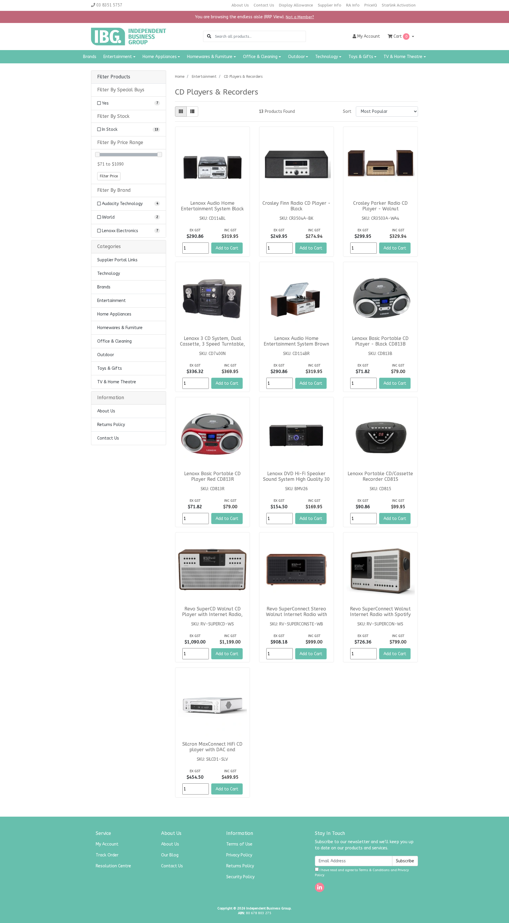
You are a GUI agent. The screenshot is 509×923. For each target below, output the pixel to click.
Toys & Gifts (109, 368)
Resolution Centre (113, 865)
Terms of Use (239, 844)
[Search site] (209, 36)
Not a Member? (300, 17)
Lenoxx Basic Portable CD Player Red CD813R (212, 476)
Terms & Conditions (374, 870)
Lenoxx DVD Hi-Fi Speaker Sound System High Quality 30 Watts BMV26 (296, 479)
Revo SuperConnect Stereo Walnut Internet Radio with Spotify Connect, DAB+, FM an (296, 614)
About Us (240, 5)
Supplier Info (329, 5)
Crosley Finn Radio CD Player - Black (296, 206)
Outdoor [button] (296, 56)
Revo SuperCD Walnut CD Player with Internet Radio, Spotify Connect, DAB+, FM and (212, 617)
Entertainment (111, 300)
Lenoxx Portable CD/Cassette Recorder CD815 (380, 476)
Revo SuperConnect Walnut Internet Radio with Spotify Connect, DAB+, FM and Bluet (380, 614)
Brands (89, 56)
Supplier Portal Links (117, 259)
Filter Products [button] (113, 77)
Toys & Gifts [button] (360, 56)
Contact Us (264, 5)
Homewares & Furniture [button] (209, 56)
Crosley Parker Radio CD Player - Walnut (380, 206)
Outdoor (105, 354)
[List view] (192, 111)
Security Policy (240, 876)
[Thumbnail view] (181, 111)
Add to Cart (227, 248)
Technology (108, 273)
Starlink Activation (399, 5)
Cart (399, 36)
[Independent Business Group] (128, 36)
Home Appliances (114, 314)
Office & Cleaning (114, 341)
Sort (347, 111)
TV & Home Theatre (116, 381)
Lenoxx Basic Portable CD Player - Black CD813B (380, 341)
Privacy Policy (239, 855)
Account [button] (368, 36)
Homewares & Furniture (120, 327)
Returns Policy (111, 424)
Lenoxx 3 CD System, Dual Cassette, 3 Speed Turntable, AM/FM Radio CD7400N (212, 344)
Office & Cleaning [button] (260, 56)
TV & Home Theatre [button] (403, 56)
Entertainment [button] (117, 56)
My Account (107, 844)
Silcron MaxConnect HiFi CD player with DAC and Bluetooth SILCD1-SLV (212, 750)
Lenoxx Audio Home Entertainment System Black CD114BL (212, 209)
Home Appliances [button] (160, 56)
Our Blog (170, 855)
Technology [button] (326, 56)
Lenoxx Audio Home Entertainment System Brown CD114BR (296, 344)
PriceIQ (370, 5)
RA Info (353, 5)
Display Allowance (296, 5)
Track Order (107, 855)
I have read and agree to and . (362, 872)
